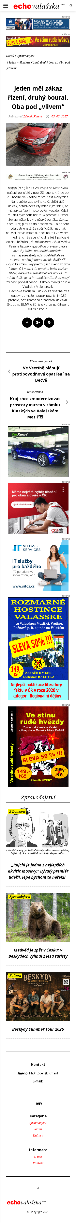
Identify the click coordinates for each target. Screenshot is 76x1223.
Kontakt (38, 1163)
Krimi (38, 1129)
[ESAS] (38, 451)
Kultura (38, 1135)
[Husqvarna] (38, 24)
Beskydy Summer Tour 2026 (38, 1029)
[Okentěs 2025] (38, 508)
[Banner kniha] (38, 648)
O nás (38, 1157)
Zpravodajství (26, 56)
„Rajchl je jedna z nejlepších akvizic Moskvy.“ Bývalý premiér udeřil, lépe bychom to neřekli (38, 871)
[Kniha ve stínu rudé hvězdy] (38, 41)
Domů (10, 56)
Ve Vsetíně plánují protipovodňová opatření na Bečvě (41, 374)
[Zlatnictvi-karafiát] (38, 177)
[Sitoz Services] (38, 565)
